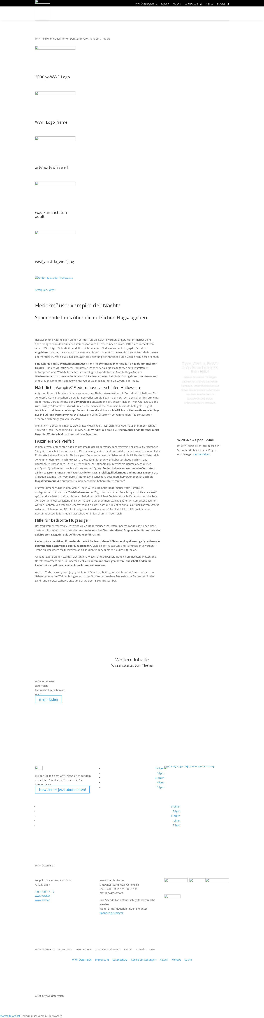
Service (221, 4)
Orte (140, 14)
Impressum (65, 949)
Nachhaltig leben (77, 21)
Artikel (16, 1016)
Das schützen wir (78, 14)
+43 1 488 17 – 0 (44, 891)
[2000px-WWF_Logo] (55, 48)
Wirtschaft (191, 4)
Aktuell (217, 10)
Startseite (5, 1016)
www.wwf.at (42, 900)
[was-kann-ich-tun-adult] (55, 184)
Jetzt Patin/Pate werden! (200, 415)
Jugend (177, 4)
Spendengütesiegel (111, 913)
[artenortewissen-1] (55, 139)
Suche (188, 959)
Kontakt (140, 949)
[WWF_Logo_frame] (55, 94)
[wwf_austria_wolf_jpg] (55, 233)
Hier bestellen (201, 454)
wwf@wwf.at (42, 895)
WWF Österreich (144, 4)
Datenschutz (83, 949)
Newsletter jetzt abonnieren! (62, 789)
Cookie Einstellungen (107, 949)
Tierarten (116, 14)
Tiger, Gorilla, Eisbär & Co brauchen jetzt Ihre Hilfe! (200, 367)
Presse (209, 4)
